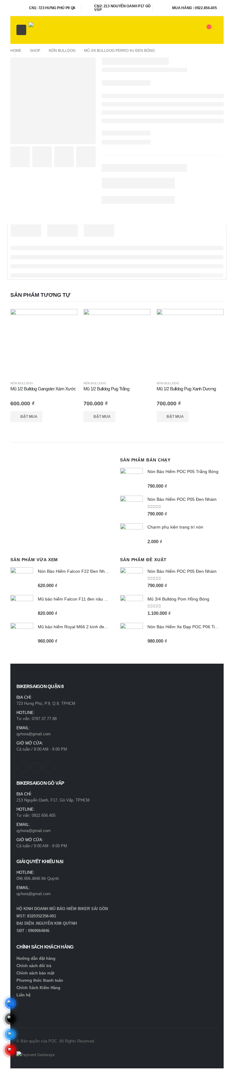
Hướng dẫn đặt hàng (35, 958)
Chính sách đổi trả (33, 965)
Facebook (22, 767)
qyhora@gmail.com (33, 734)
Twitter (35, 767)
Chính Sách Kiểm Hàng (38, 987)
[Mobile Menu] (21, 30)
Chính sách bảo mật (35, 973)
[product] (43, 342)
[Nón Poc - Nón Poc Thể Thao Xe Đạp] (44, 30)
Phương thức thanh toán (39, 980)
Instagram (48, 767)
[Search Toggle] (192, 30)
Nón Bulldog (21, 383)
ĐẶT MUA (28, 416)
